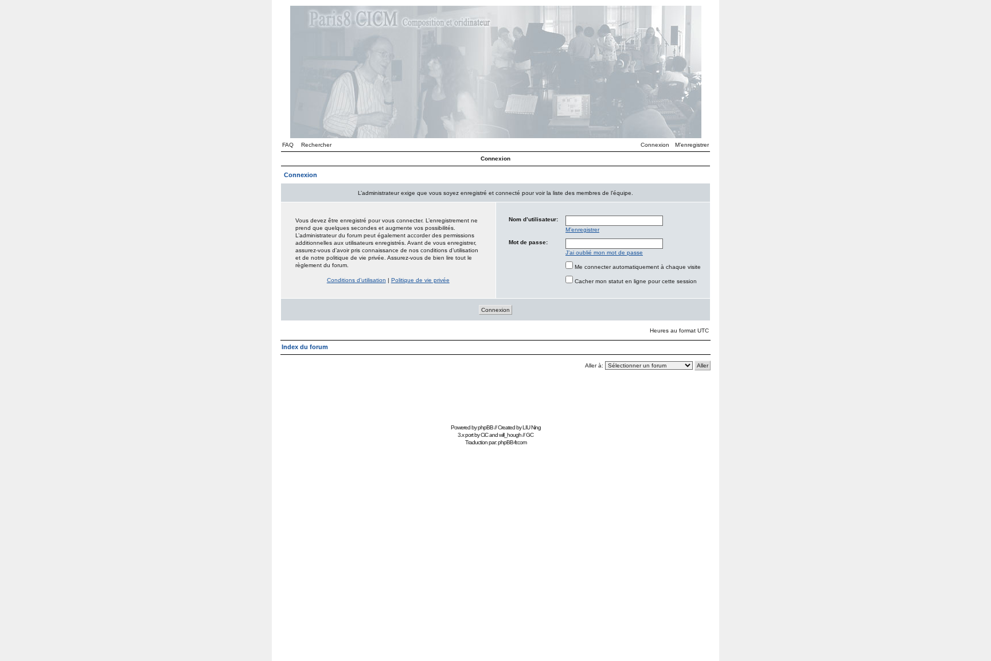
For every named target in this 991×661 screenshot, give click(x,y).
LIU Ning (531, 427)
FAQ (288, 145)
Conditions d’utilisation (356, 280)
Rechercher (316, 145)
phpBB (485, 427)
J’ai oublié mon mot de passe (604, 252)
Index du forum (305, 346)
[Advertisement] (495, 395)
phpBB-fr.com (512, 442)
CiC (484, 435)
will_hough (510, 435)
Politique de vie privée (420, 280)
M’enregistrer (692, 145)
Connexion (655, 145)
